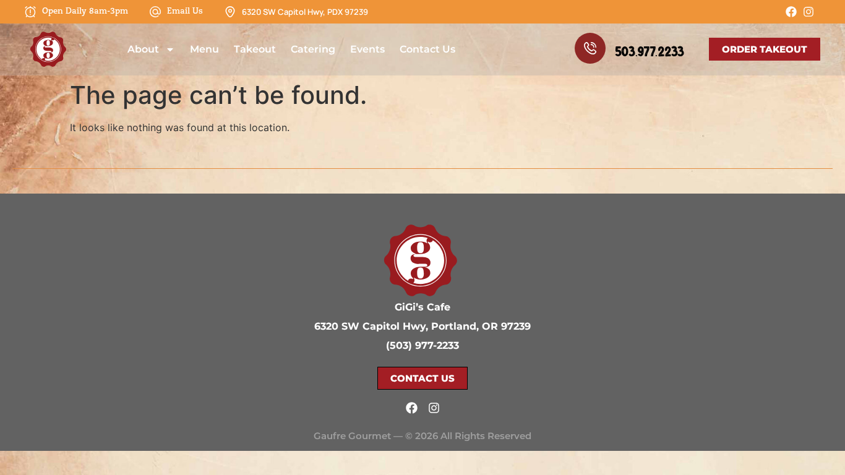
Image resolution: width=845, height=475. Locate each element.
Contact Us (427, 49)
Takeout (255, 49)
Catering (313, 49)
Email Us (185, 11)
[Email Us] (155, 11)
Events (367, 49)
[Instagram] (808, 11)
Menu (204, 49)
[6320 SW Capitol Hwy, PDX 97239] (230, 11)
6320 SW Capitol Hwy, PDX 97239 (305, 11)
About (143, 49)
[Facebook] (791, 11)
